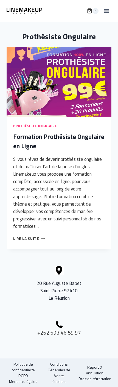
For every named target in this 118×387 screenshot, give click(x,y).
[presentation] (59, 82)
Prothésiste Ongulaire (35, 126)
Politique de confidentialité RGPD (23, 369)
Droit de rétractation (94, 379)
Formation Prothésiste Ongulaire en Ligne (58, 141)
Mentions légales (23, 381)
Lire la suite (29, 238)
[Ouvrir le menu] (106, 11)
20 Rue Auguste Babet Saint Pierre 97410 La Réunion (59, 291)
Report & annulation (94, 370)
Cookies (59, 381)
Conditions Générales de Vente (59, 369)
